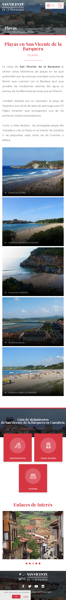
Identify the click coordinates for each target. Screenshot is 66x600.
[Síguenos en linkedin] (43, 586)
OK (16, 597)
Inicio (8, 32)
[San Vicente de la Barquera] (13, 7)
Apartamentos (18, 458)
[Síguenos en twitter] (29, 586)
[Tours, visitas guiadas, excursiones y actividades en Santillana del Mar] (33, 535)
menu (60, 5)
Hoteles (33, 488)
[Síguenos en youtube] (36, 586)
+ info (25, 596)
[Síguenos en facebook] (23, 586)
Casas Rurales (48, 458)
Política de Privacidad (40, 592)
